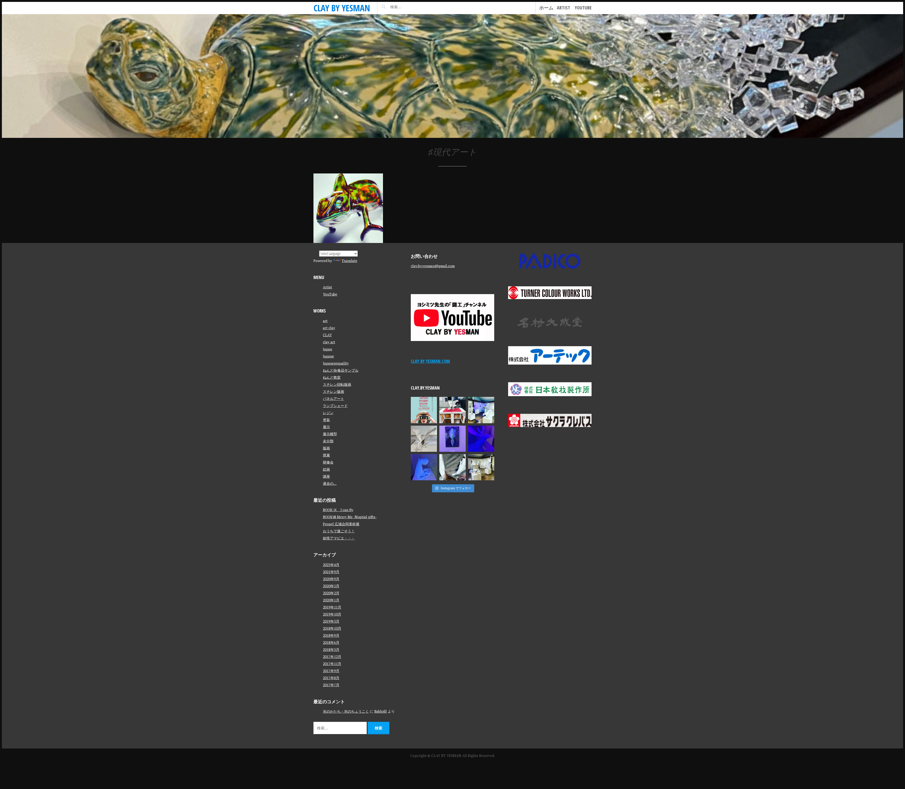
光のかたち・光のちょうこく (346, 711)
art (325, 320)
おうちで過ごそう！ (339, 531)
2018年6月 (331, 642)
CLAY (327, 335)
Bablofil (380, 711)
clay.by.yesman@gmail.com (433, 265)
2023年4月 (331, 564)
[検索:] (410, 7)
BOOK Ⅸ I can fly (338, 509)
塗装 (326, 419)
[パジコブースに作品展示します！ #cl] (424, 410)
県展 (326, 455)
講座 (326, 476)
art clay (329, 327)
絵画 (326, 469)
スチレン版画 (333, 391)
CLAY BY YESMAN (341, 8)
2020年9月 (331, 578)
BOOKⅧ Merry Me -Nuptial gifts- (350, 516)
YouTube (583, 7)
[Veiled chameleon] (348, 208)
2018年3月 (331, 649)
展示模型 (330, 433)
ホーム (546, 7)
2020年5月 (331, 586)
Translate (349, 260)
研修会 (328, 462)
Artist (563, 7)
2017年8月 (331, 677)
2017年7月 (331, 684)
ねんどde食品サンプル (340, 370)
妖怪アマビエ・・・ (339, 538)
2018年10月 (332, 628)
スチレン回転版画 (337, 384)
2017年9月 (331, 670)
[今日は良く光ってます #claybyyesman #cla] (424, 467)
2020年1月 (331, 600)
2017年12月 (332, 656)
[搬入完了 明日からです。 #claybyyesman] (481, 467)
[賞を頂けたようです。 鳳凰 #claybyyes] (424, 439)
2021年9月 (331, 571)
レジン (328, 412)
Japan (327, 349)
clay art (329, 342)
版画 (326, 448)
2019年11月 (332, 607)
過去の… (330, 483)
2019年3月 (331, 621)
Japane (328, 356)
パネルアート (333, 398)
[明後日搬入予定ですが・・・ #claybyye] (452, 467)
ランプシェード (335, 405)
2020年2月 (331, 593)
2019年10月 (332, 614)
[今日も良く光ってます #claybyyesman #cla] (452, 439)
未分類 (328, 441)
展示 (326, 426)
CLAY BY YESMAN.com (430, 361)
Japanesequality (336, 363)
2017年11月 (332, 663)
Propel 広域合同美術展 (341, 524)
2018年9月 (331, 635)
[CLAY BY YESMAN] (452, 76)
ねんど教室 (332, 377)
